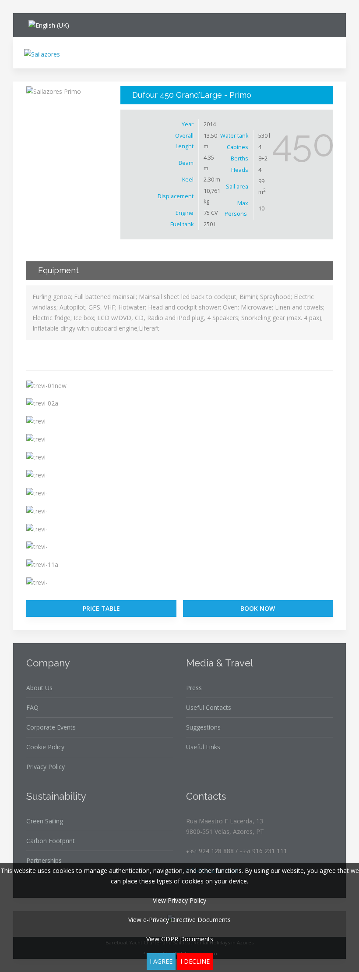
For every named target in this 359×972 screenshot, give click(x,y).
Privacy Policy (45, 766)
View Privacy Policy (179, 900)
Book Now (257, 608)
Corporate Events (51, 727)
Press (194, 688)
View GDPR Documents (179, 939)
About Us (39, 688)
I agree (161, 961)
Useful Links (203, 747)
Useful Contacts (208, 707)
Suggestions (203, 727)
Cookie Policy (45, 747)
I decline (195, 961)
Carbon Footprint (50, 841)
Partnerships (44, 860)
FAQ (32, 707)
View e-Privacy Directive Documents (179, 919)
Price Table (101, 608)
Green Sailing (44, 821)
